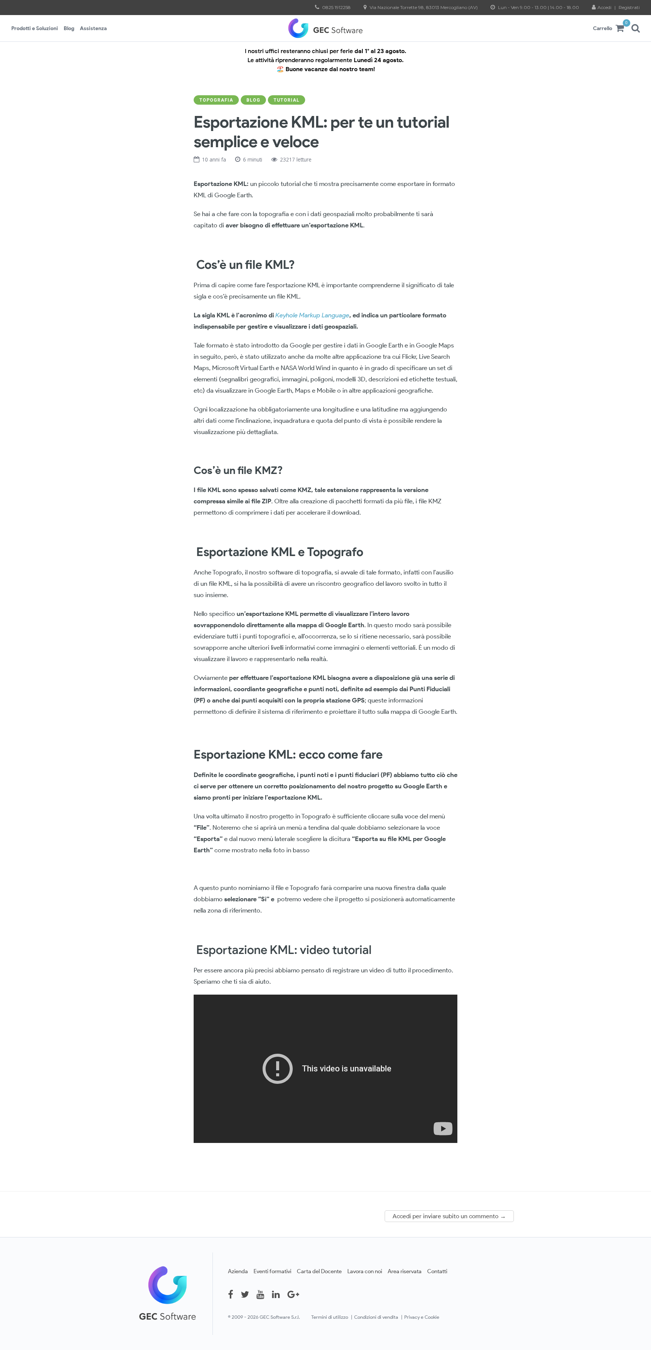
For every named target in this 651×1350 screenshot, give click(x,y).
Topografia (216, 100)
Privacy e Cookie (421, 1317)
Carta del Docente (319, 1271)
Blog (69, 28)
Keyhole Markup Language (312, 315)
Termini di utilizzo (329, 1317)
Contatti (437, 1271)
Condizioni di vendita (376, 1317)
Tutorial (287, 100)
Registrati (629, 7)
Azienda (238, 1271)
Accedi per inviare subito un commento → (449, 1216)
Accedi (605, 7)
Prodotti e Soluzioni (34, 28)
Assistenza (93, 28)
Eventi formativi (272, 1271)
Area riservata (405, 1271)
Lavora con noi (364, 1271)
